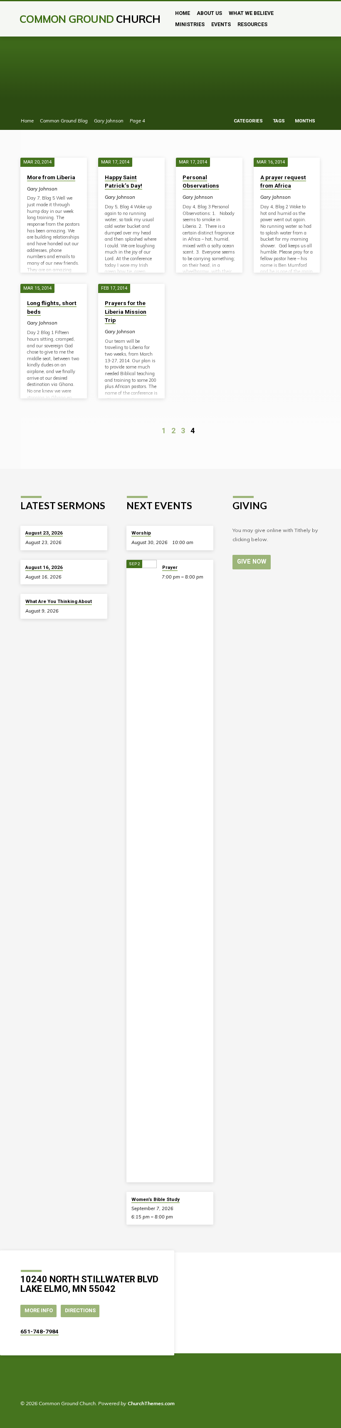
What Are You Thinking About (58, 601)
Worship (141, 533)
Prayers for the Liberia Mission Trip (125, 311)
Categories (249, 121)
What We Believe (251, 13)
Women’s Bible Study (155, 1199)
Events (221, 24)
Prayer (170, 567)
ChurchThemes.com (151, 1403)
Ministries (190, 24)
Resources (252, 24)
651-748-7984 (39, 1331)
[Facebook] (24, 1381)
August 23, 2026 (44, 533)
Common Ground (90, 18)
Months (305, 121)
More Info (39, 1310)
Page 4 (137, 121)
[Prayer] (141, 871)
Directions (80, 1310)
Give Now (251, 561)
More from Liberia (51, 177)
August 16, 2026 (44, 567)
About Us (209, 13)
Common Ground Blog (64, 121)
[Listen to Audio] (68, 542)
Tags (279, 121)
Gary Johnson (109, 121)
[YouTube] (36, 1381)
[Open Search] (317, 19)
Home (182, 13)
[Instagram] (47, 1381)
